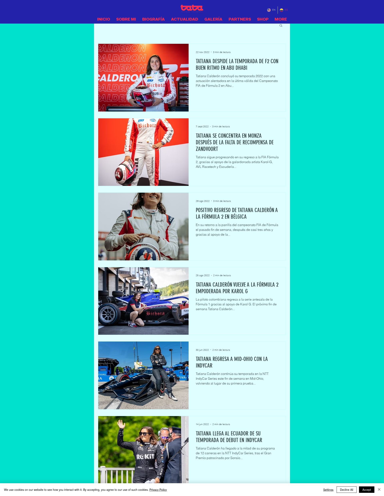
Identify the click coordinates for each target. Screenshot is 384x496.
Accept (366, 490)
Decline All (346, 490)
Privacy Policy (158, 490)
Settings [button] (328, 490)
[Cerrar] (379, 489)
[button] (281, 26)
